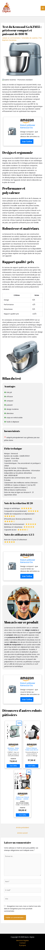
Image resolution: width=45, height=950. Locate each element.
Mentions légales (22, 940)
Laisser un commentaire (11, 38)
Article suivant (22, 833)
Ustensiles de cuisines (30, 38)
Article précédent (22, 828)
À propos (22, 945)
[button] (22, 80)
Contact (22, 943)
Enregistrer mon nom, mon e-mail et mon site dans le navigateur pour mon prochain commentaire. (22, 908)
